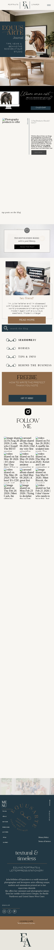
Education (27, 121)
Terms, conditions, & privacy (26, 923)
